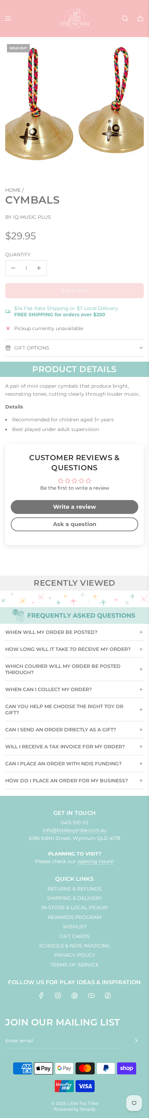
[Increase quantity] (38, 268)
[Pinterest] (74, 995)
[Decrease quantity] (13, 268)
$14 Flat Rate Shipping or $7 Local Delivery (66, 311)
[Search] (125, 18)
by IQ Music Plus (28, 217)
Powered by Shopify (75, 1109)
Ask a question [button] (74, 524)
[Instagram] (57, 995)
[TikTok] (107, 995)
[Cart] (140, 18)
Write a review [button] (74, 507)
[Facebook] (41, 995)
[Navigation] (7, 18)
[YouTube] (91, 995)
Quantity (17, 254)
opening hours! (95, 861)
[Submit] (136, 1040)
